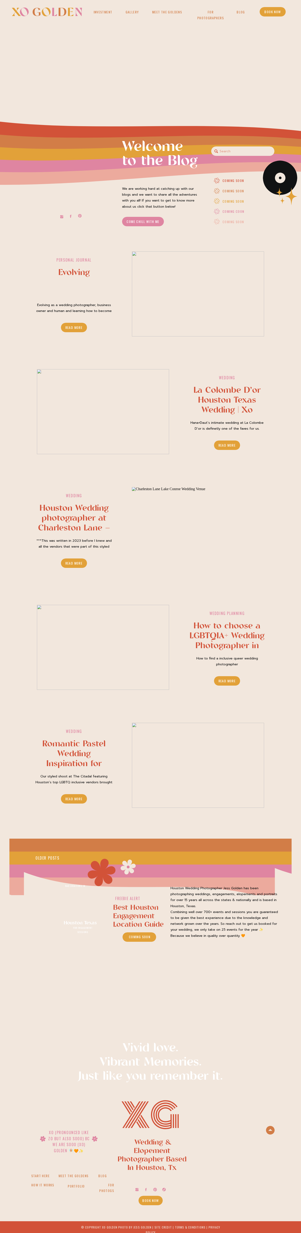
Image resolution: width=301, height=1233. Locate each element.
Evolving (74, 273)
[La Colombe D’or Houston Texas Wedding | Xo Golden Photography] (103, 412)
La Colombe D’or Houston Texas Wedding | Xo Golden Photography (227, 410)
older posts (47, 858)
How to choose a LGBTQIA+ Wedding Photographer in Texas (227, 641)
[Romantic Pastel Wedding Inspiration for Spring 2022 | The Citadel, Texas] (198, 766)
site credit (163, 1227)
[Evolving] (198, 294)
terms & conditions (190, 1227)
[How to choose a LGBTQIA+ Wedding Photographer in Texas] (103, 648)
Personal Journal (73, 260)
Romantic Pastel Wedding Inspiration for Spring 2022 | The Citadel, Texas (74, 764)
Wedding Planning (227, 613)
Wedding (227, 377)
